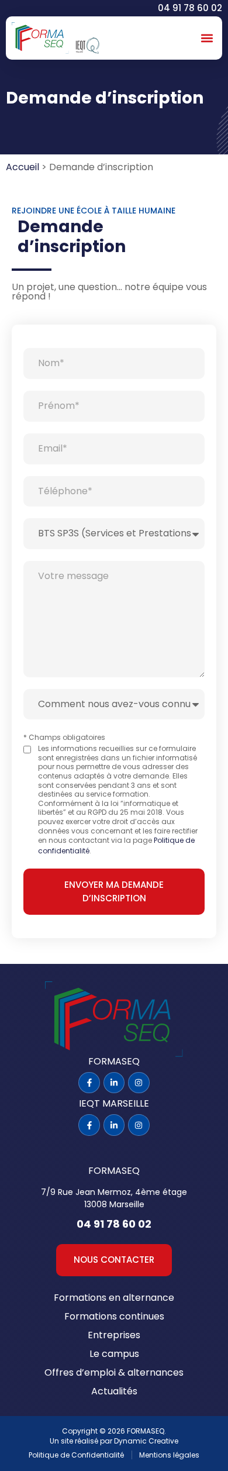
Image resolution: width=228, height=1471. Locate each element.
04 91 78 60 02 (190, 8)
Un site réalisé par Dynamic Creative (114, 1441)
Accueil (22, 167)
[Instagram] (138, 1082)
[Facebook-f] (88, 1082)
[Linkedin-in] (114, 1082)
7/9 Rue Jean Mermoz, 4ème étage (114, 1192)
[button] (206, 38)
